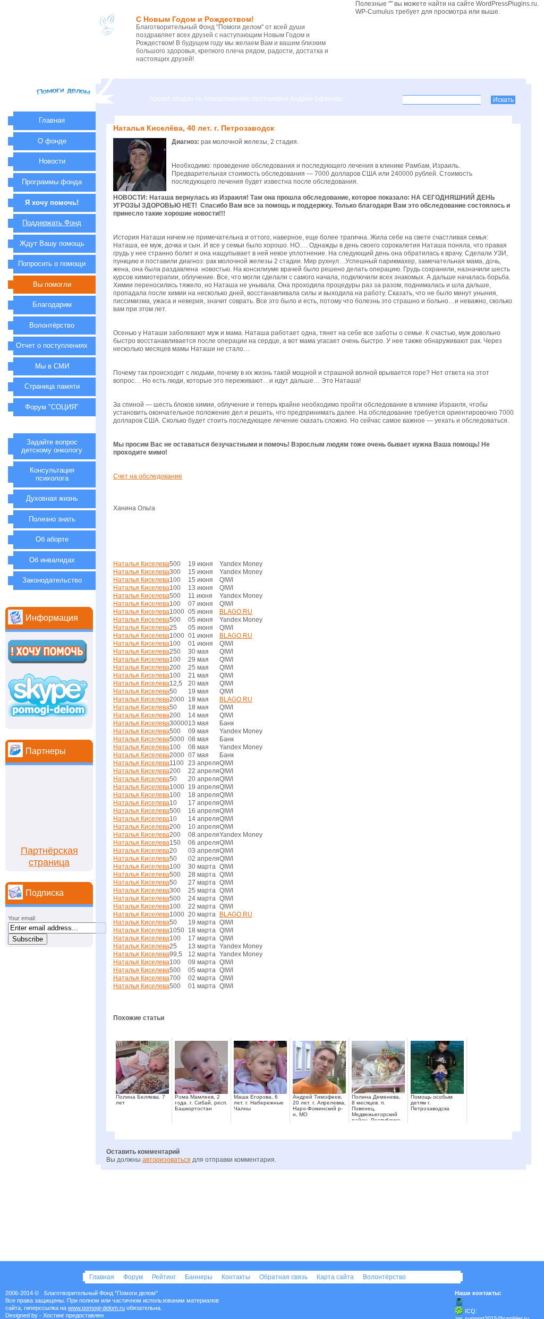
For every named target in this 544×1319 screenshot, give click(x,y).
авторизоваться (166, 1159)
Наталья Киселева (141, 564)
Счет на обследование (147, 476)
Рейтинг (164, 1277)
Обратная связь (284, 1277)
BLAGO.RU (235, 611)
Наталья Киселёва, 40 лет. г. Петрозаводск (193, 128)
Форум (133, 1277)
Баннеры (199, 1277)
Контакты (237, 1277)
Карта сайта (336, 1277)
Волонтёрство (384, 1277)
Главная (102, 1277)
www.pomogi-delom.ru (96, 1308)
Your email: (22, 918)
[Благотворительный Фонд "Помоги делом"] (64, 105)
